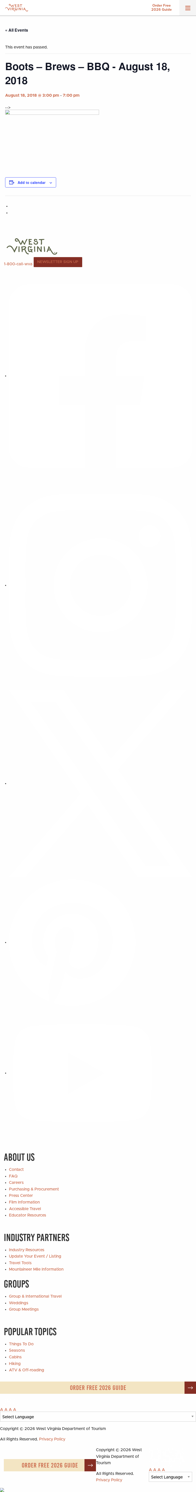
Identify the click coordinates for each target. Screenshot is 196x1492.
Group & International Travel (35, 1296)
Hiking (15, 1364)
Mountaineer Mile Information (36, 1269)
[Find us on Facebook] (100, 376)
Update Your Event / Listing (35, 1256)
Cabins (15, 1357)
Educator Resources (27, 1215)
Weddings (18, 1303)
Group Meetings (24, 1309)
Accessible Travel (25, 1209)
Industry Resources (26, 1250)
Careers (16, 1183)
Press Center (21, 1196)
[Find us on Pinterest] (72, 942)
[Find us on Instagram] (100, 585)
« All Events (16, 30)
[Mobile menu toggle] (187, 10)
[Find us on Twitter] (100, 783)
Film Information (24, 1202)
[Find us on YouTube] (82, 1073)
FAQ (13, 1176)
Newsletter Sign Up (57, 262)
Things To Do (21, 1344)
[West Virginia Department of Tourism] (16, 7)
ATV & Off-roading (26, 1370)
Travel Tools (20, 1263)
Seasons (17, 1350)
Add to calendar (31, 182)
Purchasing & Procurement (34, 1189)
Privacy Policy (52, 1439)
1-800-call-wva (18, 264)
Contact (16, 1170)
